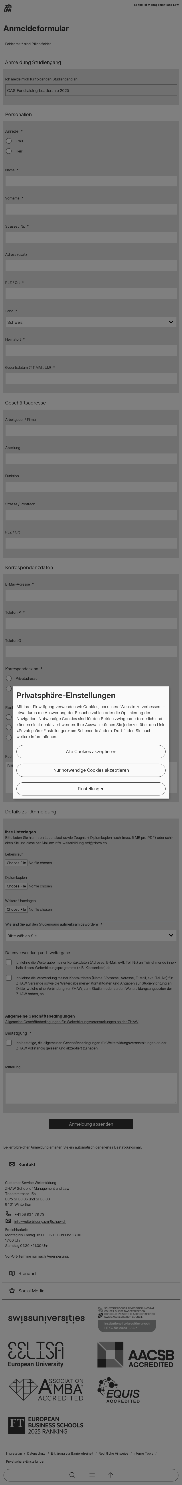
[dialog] (91, 742)
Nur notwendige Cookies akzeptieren (91, 770)
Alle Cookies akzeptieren (91, 751)
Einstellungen (91, 788)
